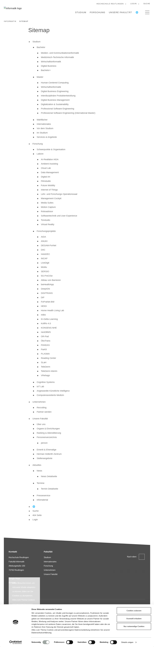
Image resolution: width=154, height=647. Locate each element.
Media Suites (47, 203)
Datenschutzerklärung (41, 633)
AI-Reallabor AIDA (49, 159)
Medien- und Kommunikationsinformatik (60, 53)
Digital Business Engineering (54, 91)
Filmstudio (46, 181)
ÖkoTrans (45, 341)
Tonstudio (45, 220)
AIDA (43, 237)
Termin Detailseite (49, 489)
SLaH (43, 362)
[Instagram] (114, 571)
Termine (40, 483)
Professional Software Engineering (57, 108)
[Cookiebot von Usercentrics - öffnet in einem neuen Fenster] (15, 642)
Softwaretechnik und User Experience (59, 216)
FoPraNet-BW (47, 302)
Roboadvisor (47, 211)
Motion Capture (48, 207)
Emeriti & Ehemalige (46, 449)
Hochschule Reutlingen (110, 4)
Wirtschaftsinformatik (51, 61)
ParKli (44, 349)
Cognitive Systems (46, 382)
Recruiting (41, 407)
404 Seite (37, 515)
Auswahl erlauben (133, 619)
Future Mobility (48, 185)
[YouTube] (136, 571)
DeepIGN (45, 289)
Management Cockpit (51, 198)
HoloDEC (45, 254)
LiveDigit (45, 263)
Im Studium (42, 133)
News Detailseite (49, 476)
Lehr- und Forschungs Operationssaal (59, 194)
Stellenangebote (44, 458)
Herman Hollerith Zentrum (49, 454)
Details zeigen (127, 642)
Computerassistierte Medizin (50, 395)
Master (40, 77)
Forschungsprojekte (46, 231)
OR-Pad (45, 336)
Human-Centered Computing (55, 82)
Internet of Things (49, 190)
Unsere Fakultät (120, 12)
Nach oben (131, 557)
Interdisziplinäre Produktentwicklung (58, 95)
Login (133, 4)
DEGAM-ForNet (48, 245)
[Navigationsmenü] (147, 12)
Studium (80, 12)
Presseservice (43, 495)
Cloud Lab (46, 168)
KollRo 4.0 (46, 323)
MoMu (44, 267)
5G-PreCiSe (47, 276)
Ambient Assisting (49, 164)
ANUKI (44, 241)
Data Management (50, 172)
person (44, 443)
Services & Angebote (47, 137)
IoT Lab (40, 386)
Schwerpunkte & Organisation (51, 149)
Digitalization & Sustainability (55, 104)
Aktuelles (36, 465)
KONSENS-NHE (49, 328)
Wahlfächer (42, 120)
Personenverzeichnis (47, 437)
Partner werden (44, 412)
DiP (42, 297)
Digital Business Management (55, 100)
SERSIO (45, 271)
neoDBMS (46, 332)
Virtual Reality (47, 224)
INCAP (44, 258)
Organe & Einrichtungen (48, 428)
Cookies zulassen (134, 611)
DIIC (43, 250)
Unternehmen (39, 402)
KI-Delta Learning (49, 319)
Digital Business (48, 66)
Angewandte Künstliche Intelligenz (53, 391)
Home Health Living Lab (52, 310)
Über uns (41, 424)
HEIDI (44, 306)
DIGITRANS (47, 293)
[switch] (69, 642)
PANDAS (45, 345)
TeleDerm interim (49, 371)
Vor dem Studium (45, 128)
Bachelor (41, 47)
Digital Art (45, 177)
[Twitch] (129, 571)
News (39, 471)
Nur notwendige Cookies (134, 626)
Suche (146, 4)
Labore (40, 154)
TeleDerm (45, 367)
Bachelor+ (46, 70)
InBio (43, 315)
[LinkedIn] (121, 571)
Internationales (44, 124)
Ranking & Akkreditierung (49, 433)
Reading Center (48, 358)
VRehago (45, 375)
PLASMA (45, 354)
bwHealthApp (47, 284)
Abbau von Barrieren (51, 280)
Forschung (97, 12)
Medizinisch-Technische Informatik (57, 57)
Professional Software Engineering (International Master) (68, 113)
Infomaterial (42, 500)
